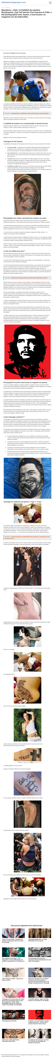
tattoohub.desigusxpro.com (13, 2)
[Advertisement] (26, 28)
